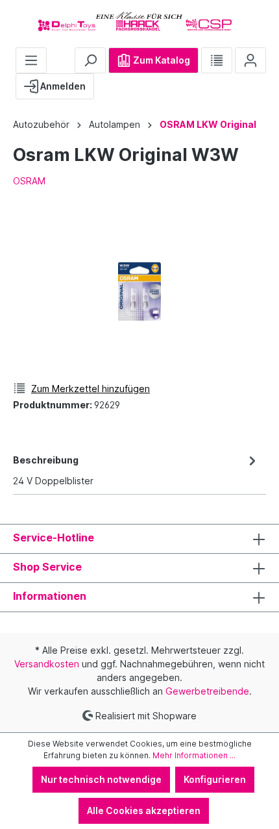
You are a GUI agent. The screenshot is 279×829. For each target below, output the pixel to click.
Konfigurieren (215, 779)
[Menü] (31, 60)
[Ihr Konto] (250, 60)
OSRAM (29, 180)
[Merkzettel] (216, 60)
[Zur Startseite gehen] (139, 21)
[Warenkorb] (104, 81)
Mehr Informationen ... (194, 755)
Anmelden (62, 86)
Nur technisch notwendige (101, 779)
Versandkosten (46, 663)
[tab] (136, 469)
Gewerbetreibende (207, 691)
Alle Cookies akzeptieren (143, 810)
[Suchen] (90, 60)
